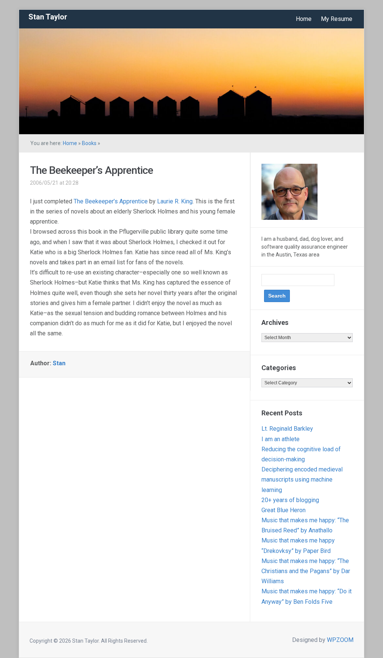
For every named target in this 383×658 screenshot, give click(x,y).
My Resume (336, 18)
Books (89, 143)
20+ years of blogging (290, 500)
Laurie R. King (175, 201)
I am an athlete (280, 439)
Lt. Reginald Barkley (287, 428)
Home (304, 18)
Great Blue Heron (283, 510)
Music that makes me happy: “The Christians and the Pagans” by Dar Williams (305, 571)
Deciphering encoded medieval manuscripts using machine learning (302, 479)
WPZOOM (340, 639)
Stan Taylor (47, 16)
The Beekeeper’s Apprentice (91, 170)
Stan (59, 363)
